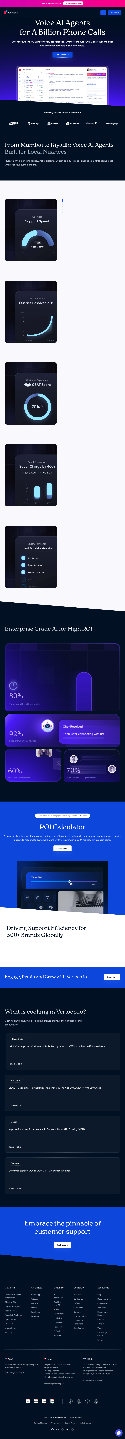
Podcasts (15, 1080)
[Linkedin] (72, 1429)
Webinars (16, 1163)
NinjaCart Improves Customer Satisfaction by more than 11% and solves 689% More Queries (58, 1046)
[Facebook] (52, 1429)
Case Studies (18, 1039)
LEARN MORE (75, 224)
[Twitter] (67, 1429)
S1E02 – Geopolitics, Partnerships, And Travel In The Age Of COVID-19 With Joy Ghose (55, 1087)
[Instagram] (62, 1429)
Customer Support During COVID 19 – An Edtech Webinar (39, 1170)
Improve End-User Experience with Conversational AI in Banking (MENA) (47, 1129)
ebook (14, 1121)
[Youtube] (57, 1429)
